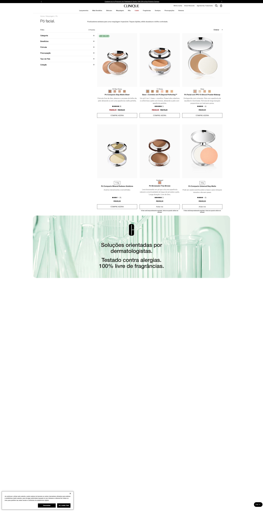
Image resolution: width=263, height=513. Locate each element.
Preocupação (45, 53)
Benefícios (44, 41)
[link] (117, 60)
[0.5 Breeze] (162, 91)
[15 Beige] (166, 91)
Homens (181, 10)
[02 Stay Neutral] (115, 91)
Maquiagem (50, 16)
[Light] (209, 91)
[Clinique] (131, 6)
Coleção (43, 65)
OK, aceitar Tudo (64, 505)
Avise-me (159, 207)
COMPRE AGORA (117, 115)
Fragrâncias (147, 10)
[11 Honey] (148, 91)
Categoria (44, 36)
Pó (57, 16)
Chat (257, 504)
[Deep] (195, 91)
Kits (129, 10)
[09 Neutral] (153, 91)
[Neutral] (204, 91)
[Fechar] (70, 493)
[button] (221, 5)
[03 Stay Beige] (124, 91)
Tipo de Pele (45, 59)
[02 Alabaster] (171, 91)
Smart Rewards (189, 5)
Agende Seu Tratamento (205, 5)
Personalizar (47, 505)
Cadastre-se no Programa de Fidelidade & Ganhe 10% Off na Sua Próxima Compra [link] (132, 1)
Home (42, 16)
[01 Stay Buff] (119, 91)
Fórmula (43, 47)
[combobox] (209, 30)
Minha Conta (178, 5)
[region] (38, 500)
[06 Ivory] (157, 91)
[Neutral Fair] (200, 91)
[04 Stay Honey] (110, 91)
